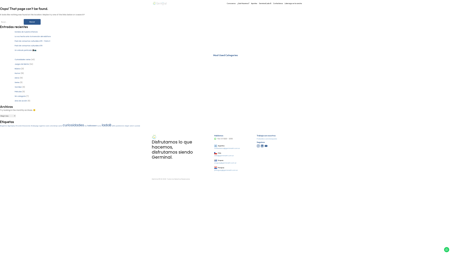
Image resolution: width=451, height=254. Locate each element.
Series (17, 82)
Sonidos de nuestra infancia (26, 32)
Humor (17, 73)
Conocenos (231, 3)
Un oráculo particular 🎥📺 (25, 50)
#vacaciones (26, 126)
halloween (92, 125)
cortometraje (54, 126)
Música (17, 68)
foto (85, 126)
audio (47, 126)
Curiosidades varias (23, 59)
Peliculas (18, 91)
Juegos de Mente (22, 64)
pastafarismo (120, 126)
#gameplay (11, 126)
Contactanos (278, 3)
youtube (137, 126)
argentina (42, 126)
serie (131, 126)
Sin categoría (20, 96)
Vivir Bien (18, 87)
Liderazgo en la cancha (293, 3)
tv (133, 126)
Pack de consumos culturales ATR (28, 45)
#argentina (3, 126)
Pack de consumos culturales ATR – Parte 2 (32, 41)
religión (127, 126)
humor (99, 126)
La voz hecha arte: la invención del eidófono (33, 36)
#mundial (19, 126)
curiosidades (73, 125)
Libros (17, 78)
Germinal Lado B (265, 3)
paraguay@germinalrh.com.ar (226, 170)
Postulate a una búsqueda (267, 139)
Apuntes (254, 3)
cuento (60, 126)
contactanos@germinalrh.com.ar (227, 148)
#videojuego (35, 126)
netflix (113, 126)
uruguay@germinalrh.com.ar (225, 163)
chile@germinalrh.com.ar (224, 156)
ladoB (106, 125)
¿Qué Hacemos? (243, 3)
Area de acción (21, 101)
